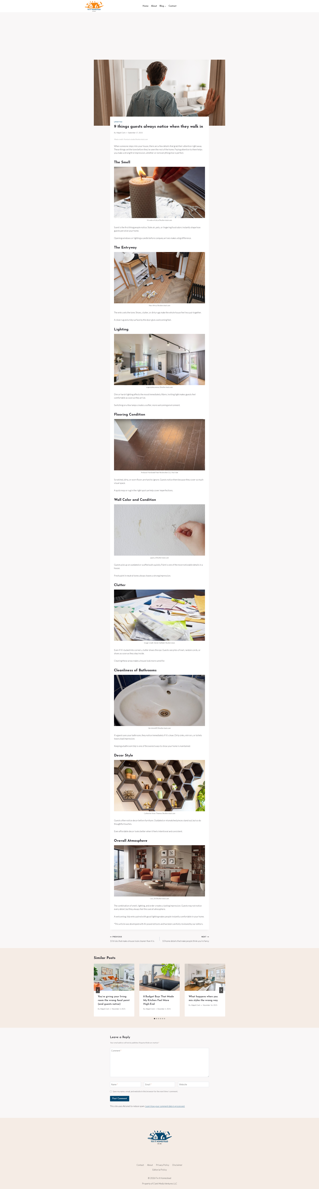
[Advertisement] (159, 30)
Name (114, 1084)
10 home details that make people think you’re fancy (185, 939)
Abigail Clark (121, 133)
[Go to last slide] (98, 990)
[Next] (221, 990)
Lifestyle (118, 122)
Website (183, 1084)
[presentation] (114, 977)
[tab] (154, 1018)
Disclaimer (177, 1165)
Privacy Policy (162, 1165)
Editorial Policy (159, 1169)
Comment (116, 1050)
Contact (172, 6)
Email (148, 1084)
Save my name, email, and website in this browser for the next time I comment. (145, 1091)
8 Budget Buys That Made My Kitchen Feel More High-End (158, 1000)
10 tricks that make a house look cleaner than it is (132, 939)
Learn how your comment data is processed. (165, 1106)
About (154, 6)
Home (145, 6)
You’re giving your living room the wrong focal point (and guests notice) (114, 1000)
